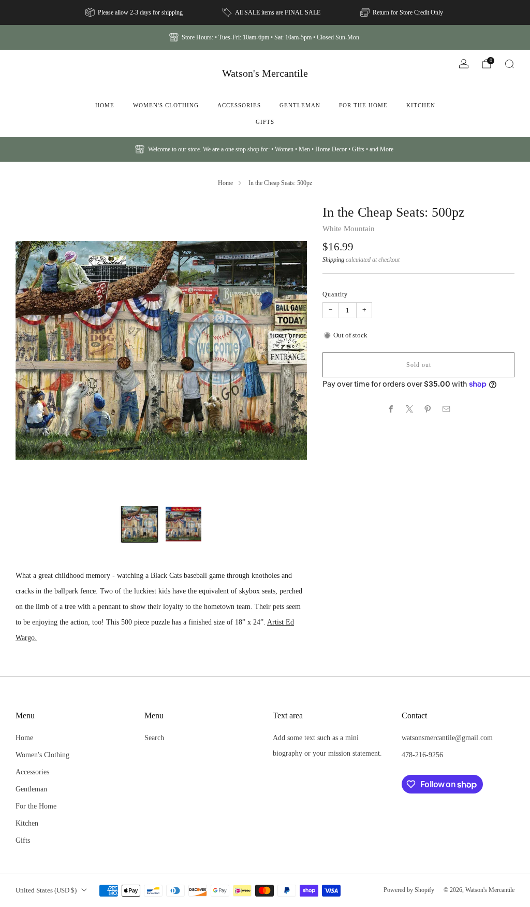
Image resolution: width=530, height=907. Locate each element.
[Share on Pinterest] (428, 409)
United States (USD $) (46, 890)
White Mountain (348, 228)
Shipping (333, 259)
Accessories (239, 105)
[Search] (509, 64)
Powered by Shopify (409, 890)
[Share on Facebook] (390, 409)
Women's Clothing (166, 105)
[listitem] (134, 12)
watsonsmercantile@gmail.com (447, 737)
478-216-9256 (422, 754)
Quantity (335, 294)
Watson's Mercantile (265, 73)
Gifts (265, 122)
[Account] (464, 64)
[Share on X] (409, 409)
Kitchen (420, 105)
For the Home (363, 105)
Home (104, 105)
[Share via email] (446, 409)
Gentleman (299, 105)
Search (154, 737)
